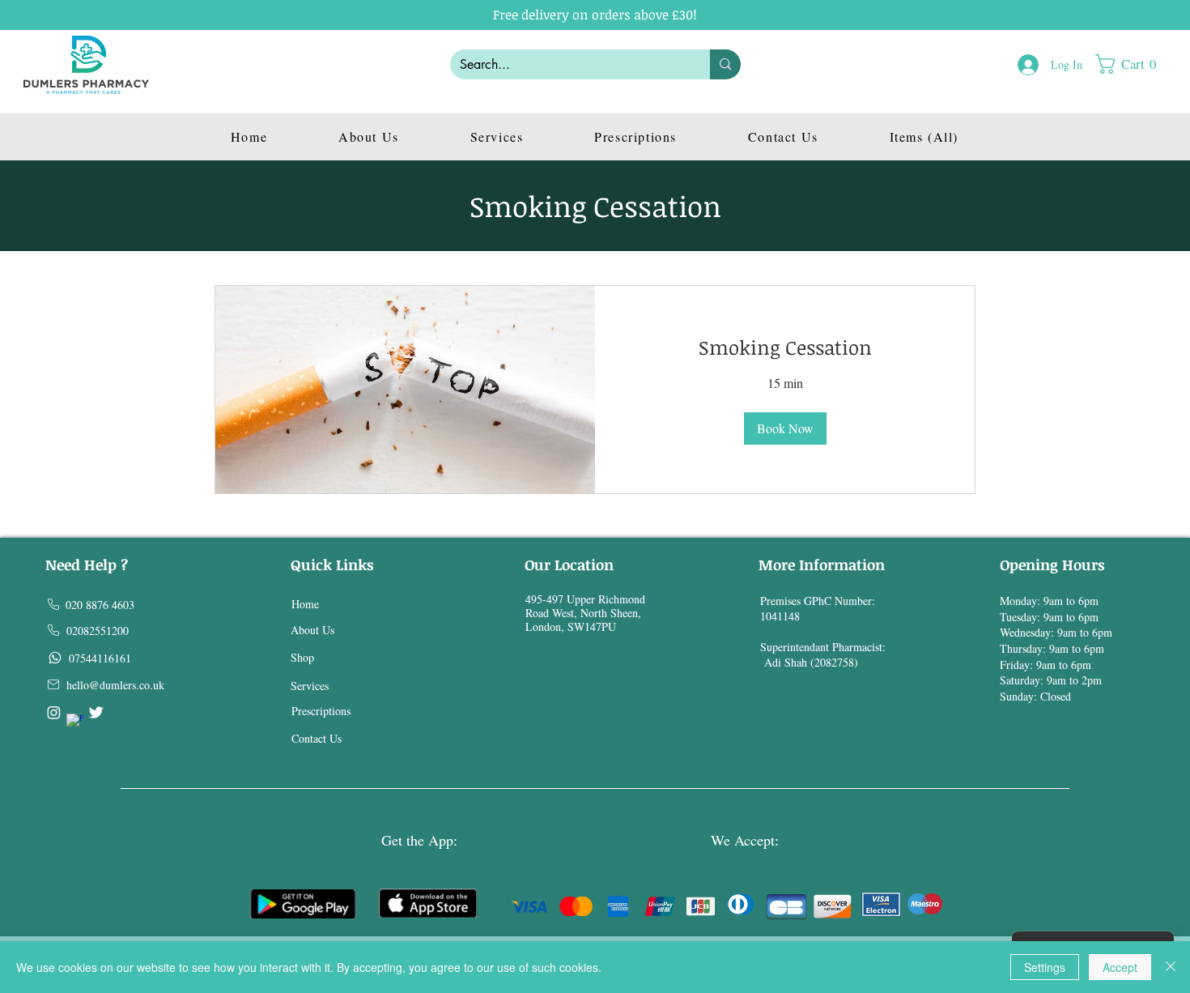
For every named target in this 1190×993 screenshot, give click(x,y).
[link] (785, 347)
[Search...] (725, 64)
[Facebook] (74, 722)
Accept (1120, 967)
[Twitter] (95, 712)
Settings (1044, 967)
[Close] (1170, 967)
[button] (1133, 64)
